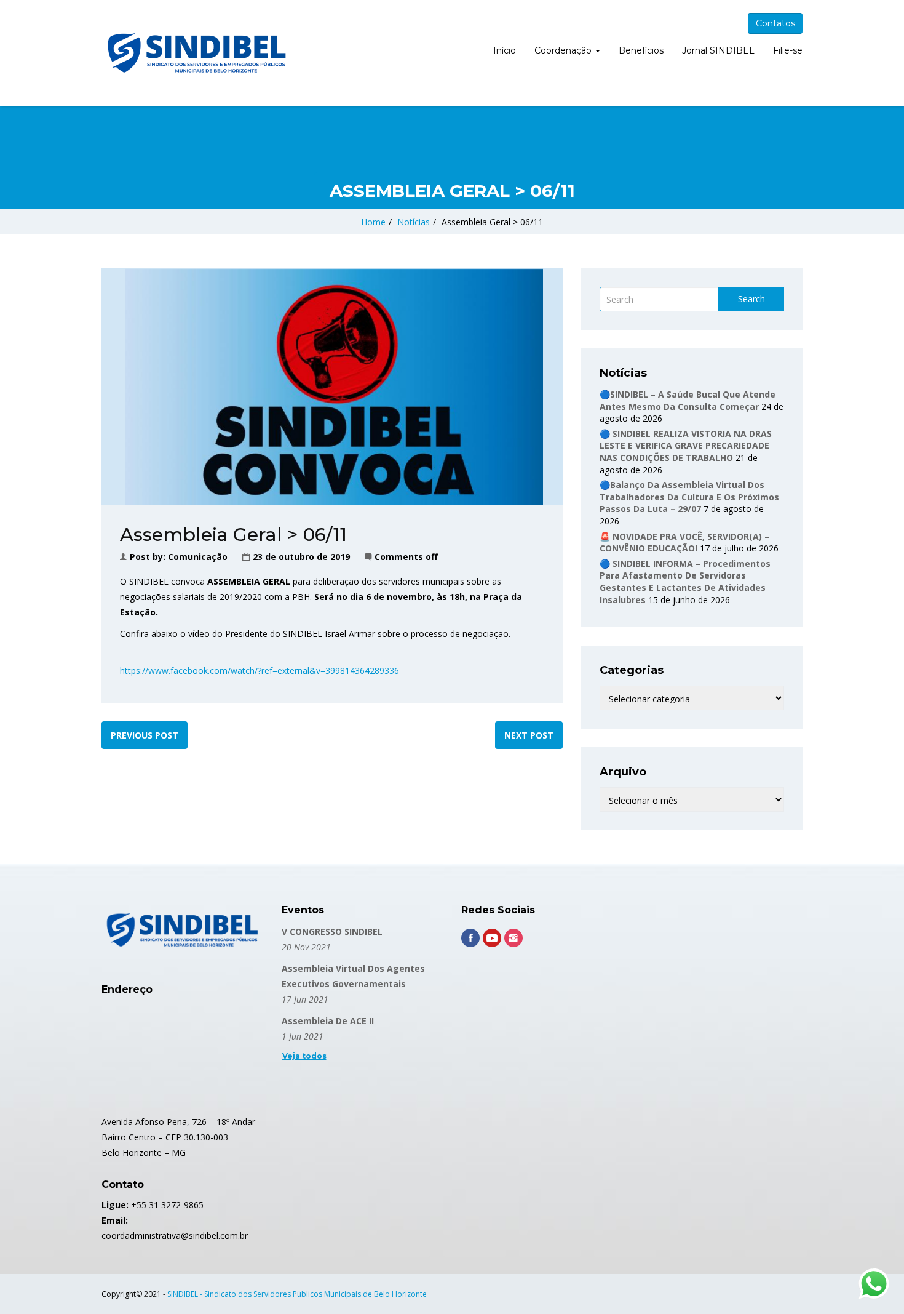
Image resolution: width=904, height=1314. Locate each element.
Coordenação (564, 50)
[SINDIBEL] (196, 53)
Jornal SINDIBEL (718, 50)
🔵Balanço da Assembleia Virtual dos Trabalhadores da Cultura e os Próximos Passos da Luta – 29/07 (689, 497)
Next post (528, 735)
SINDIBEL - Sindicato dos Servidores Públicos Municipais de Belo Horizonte (297, 1294)
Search (751, 299)
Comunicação (198, 557)
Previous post (144, 735)
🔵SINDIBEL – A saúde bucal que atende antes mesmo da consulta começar (687, 400)
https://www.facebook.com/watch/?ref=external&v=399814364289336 (259, 670)
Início (504, 50)
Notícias (413, 222)
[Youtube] (492, 938)
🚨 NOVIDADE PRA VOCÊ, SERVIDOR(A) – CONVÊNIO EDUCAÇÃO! (684, 543)
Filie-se (788, 50)
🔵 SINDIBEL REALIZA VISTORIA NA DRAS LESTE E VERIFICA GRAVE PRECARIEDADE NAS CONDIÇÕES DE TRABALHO (686, 445)
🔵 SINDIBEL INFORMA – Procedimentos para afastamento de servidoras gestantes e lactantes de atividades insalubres (685, 582)
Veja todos (304, 1055)
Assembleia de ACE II (328, 1021)
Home (373, 222)
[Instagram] (513, 938)
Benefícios (641, 50)
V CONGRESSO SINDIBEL (332, 931)
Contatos (775, 23)
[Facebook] (470, 938)
